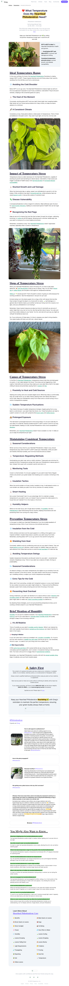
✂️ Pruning (40, 950)
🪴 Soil (15, 958)
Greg (18, 723)
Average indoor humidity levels (40, 616)
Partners (27, 983)
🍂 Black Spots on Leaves (44, 918)
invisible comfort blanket (36, 627)
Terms (35, 983)
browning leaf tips (36, 193)
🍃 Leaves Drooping (19, 938)
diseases (12, 427)
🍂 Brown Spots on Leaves (21, 922)
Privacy (31, 983)
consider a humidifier (44, 637)
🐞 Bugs (39, 922)
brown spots (40, 413)
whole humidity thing (52, 655)
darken (40, 386)
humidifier (45, 508)
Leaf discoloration (23, 288)
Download (64, 1)
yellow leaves (18, 290)
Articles (40, 1)
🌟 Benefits (16, 918)
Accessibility (40, 983)
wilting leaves (50, 413)
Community (56, 1)
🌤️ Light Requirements (19, 946)
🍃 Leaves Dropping (42, 938)
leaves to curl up (18, 547)
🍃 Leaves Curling (42, 934)
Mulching (54, 595)
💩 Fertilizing (40, 926)
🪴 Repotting (17, 954)
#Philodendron (16, 720)
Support (22, 983)
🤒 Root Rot (40, 954)
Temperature (16, 5)
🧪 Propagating (17, 950)
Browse (34, 823)
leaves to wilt (17, 195)
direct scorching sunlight (35, 599)
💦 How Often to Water (43, 930)
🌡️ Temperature (41, 958)
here (34, 31)
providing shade (14, 597)
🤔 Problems (40, 946)
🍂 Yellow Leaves (18, 962)
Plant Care (33, 1)
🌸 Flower (16, 930)
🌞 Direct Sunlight (18, 926)
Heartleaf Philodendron (37, 76)
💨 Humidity (16, 934)
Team (45, 1)
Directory (46, 983)
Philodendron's (14, 510)
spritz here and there (20, 648)
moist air (12, 616)
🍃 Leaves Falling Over (19, 942)
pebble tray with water (31, 639)
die (46, 386)
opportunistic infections (19, 205)
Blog (50, 1)
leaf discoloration (38, 180)
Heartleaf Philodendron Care (25, 913)
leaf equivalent (43, 549)
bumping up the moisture (37, 629)
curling (19, 218)
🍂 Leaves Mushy (42, 942)
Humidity (12, 614)
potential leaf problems (43, 651)
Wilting (12, 294)
